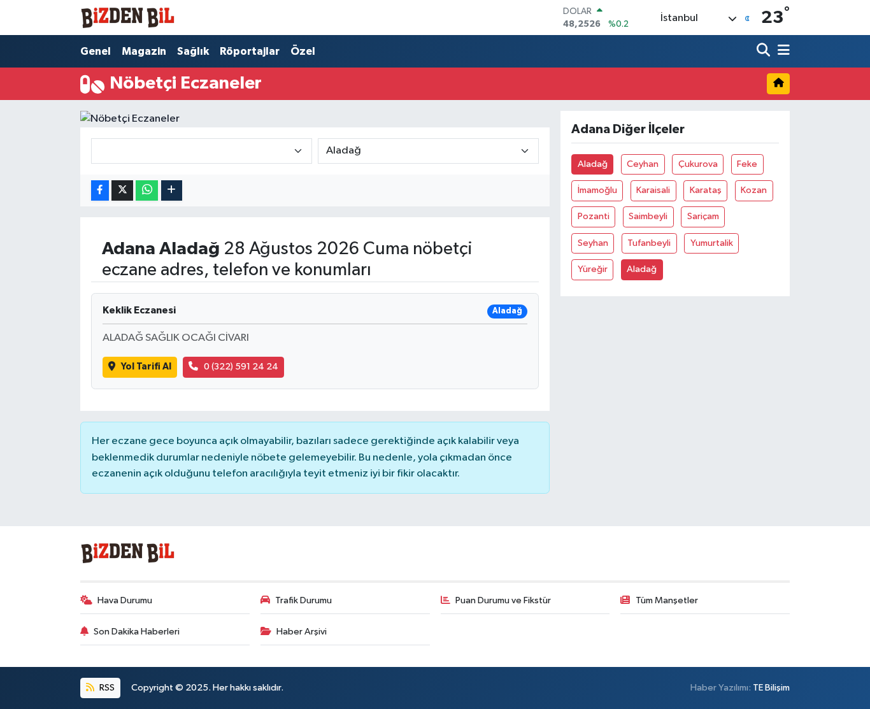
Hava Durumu (124, 600)
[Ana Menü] (781, 51)
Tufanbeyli (649, 243)
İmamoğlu (597, 190)
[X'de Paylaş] (122, 190)
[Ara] (765, 51)
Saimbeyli (648, 216)
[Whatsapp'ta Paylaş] (147, 190)
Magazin (144, 51)
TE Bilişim (771, 687)
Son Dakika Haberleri (137, 631)
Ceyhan (643, 164)
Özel (302, 51)
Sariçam (703, 216)
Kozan (754, 190)
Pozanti (594, 216)
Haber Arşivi (301, 631)
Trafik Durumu (303, 600)
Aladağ (593, 164)
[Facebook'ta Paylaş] (100, 190)
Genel (95, 51)
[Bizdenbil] (128, 17)
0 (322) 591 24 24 (241, 366)
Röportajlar (250, 51)
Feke (747, 164)
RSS (106, 687)
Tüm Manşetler (667, 600)
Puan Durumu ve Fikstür (503, 600)
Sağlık (193, 51)
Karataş (706, 190)
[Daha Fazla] (171, 190)
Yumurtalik (711, 243)
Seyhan (593, 243)
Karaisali (653, 190)
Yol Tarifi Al (146, 366)
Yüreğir (593, 269)
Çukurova (698, 164)
